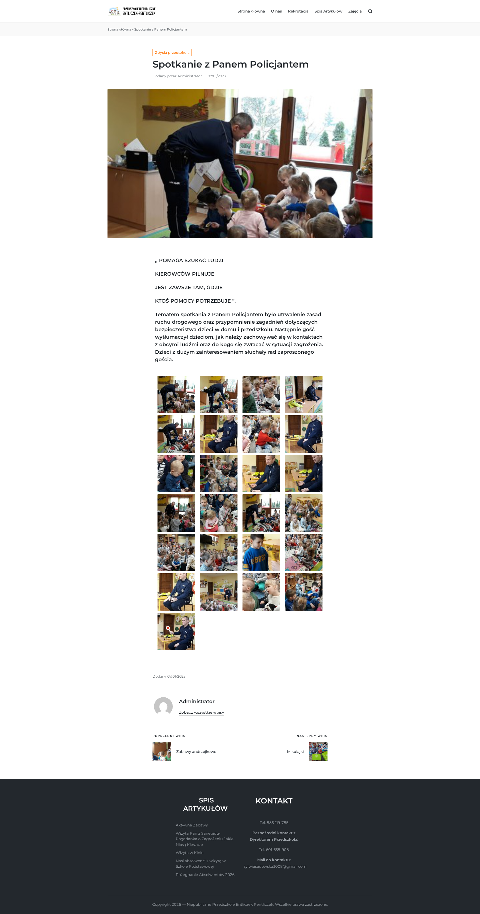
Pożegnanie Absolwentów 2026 (205, 874)
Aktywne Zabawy (192, 825)
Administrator (196, 701)
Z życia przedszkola (172, 52)
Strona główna (119, 29)
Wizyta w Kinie (190, 852)
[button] (201, 712)
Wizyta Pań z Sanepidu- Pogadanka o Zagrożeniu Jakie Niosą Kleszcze (205, 839)
